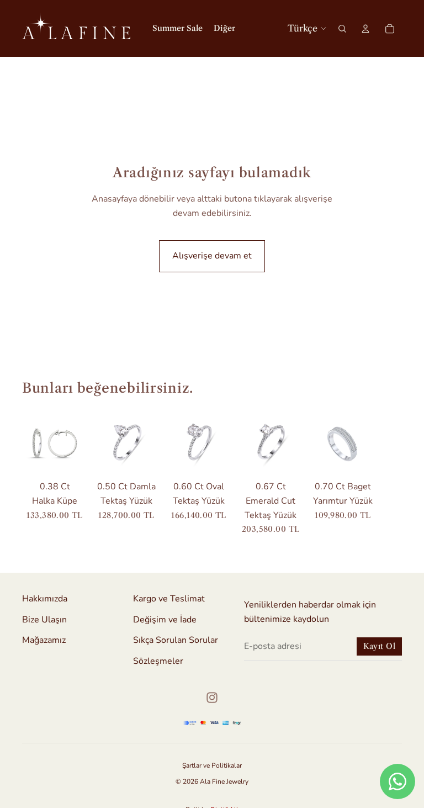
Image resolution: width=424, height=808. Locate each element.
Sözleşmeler (158, 660)
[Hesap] (365, 29)
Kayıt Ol (379, 646)
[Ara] (342, 29)
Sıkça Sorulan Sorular (175, 640)
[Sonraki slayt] (390, 472)
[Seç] (142, 458)
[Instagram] (212, 697)
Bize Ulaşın (44, 619)
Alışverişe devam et (212, 256)
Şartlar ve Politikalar (212, 765)
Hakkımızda (44, 599)
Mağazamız (44, 640)
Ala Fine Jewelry (224, 781)
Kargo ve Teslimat (169, 599)
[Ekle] (71, 458)
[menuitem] (224, 28)
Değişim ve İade (165, 619)
